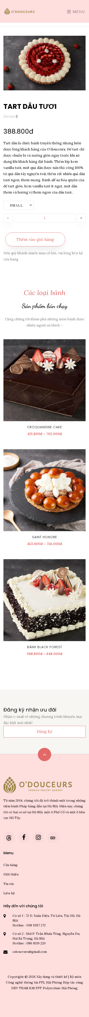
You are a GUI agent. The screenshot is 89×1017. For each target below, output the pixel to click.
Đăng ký (44, 731)
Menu (78, 11)
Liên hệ (9, 893)
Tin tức (8, 884)
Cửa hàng (10, 865)
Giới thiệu (10, 874)
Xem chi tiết (46, 380)
